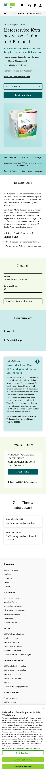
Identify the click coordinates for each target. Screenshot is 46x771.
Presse (6, 582)
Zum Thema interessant (32, 171)
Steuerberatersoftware (13, 598)
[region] (23, 738)
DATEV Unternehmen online (15, 670)
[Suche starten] (29, 5)
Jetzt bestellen (23, 95)
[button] (23, 86)
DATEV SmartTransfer (12, 678)
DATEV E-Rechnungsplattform (16, 686)
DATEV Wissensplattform (14, 634)
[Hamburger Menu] (23, 5)
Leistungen (37, 157)
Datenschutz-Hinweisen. (24, 748)
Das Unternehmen (11, 570)
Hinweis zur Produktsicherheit (19, 301)
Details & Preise (10, 171)
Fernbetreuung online (12, 650)
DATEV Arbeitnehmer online (15, 666)
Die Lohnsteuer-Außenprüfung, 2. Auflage (23, 246)
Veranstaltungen (10, 698)
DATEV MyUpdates (11, 642)
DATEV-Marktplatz (11, 622)
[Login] (40, 5)
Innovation (8, 578)
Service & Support (11, 638)
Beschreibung (10, 157)
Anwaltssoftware (10, 602)
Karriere (7, 586)
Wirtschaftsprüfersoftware (14, 610)
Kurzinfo (24, 157)
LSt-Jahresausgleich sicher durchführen (22, 241)
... (11, 13)
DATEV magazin (10, 702)
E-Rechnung (8, 618)
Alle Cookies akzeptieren (22, 767)
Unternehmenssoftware (13, 606)
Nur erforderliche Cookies (23, 760)
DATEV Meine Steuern (12, 674)
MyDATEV (8, 682)
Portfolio (7, 574)
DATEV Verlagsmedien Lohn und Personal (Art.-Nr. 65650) (21, 419)
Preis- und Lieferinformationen (17, 76)
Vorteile (11, 331)
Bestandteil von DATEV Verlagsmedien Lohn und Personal (23, 164)
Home (5, 13)
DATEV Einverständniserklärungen (17, 654)
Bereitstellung (14, 340)
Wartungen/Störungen (13, 646)
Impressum (36, 748)
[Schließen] (43, 708)
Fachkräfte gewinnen (12, 614)
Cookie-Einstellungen (23, 753)
